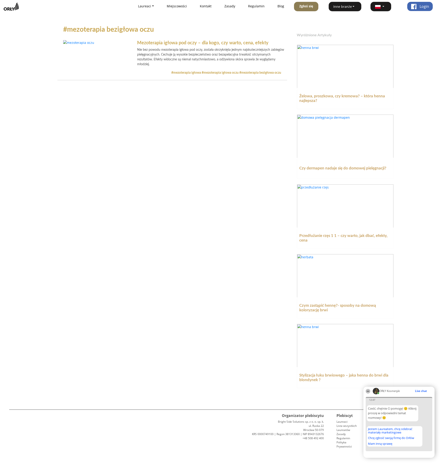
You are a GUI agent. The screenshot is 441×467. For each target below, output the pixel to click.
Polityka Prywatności (344, 444)
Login (424, 6)
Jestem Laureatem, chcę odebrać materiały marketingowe (390, 430)
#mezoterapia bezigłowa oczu (260, 72)
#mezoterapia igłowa (186, 72)
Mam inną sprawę (380, 444)
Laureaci (342, 422)
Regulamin (256, 6)
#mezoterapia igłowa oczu (220, 72)
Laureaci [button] (144, 6)
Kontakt (206, 6)
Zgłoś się (306, 6)
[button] (380, 6)
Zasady (229, 6)
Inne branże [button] (342, 6)
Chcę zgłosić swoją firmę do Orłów (391, 438)
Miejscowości (177, 6)
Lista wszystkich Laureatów (346, 428)
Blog (280, 6)
